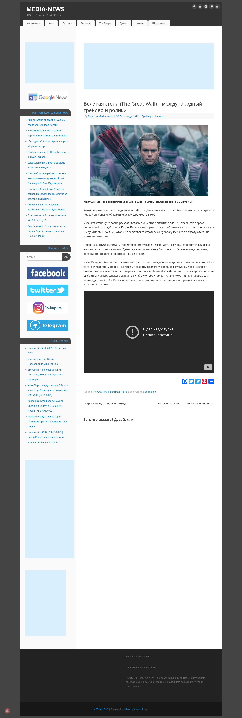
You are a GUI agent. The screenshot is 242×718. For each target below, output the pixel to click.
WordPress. (142, 709)
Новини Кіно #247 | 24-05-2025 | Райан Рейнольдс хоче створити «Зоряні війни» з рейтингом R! (46, 437)
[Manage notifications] (7, 710)
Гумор (123, 23)
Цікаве (139, 23)
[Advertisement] (149, 66)
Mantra (129, 709)
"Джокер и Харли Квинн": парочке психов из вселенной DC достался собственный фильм (47, 194)
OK (65, 256)
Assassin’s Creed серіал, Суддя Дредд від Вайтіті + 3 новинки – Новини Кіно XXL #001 (45, 405)
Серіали (67, 23)
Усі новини (33, 23)
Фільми (158, 116)
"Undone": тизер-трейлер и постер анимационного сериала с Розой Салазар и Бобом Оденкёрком (47, 178)
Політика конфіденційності (141, 667)
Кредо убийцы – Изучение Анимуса (106, 403)
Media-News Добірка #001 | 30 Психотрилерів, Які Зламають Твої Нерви (47, 421)
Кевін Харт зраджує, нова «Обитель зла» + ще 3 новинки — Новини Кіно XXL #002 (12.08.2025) (48, 390)
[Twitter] (200, 7)
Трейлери (105, 23)
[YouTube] (217, 7)
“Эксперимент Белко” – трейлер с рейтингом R (185, 403)
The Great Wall (101, 391)
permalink (150, 391)
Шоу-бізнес (159, 23)
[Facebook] (194, 7)
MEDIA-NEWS (45, 9)
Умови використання (137, 656)
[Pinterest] (211, 7)
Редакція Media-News (100, 116)
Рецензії (86, 23)
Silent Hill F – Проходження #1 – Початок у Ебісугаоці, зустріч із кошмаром (45, 374)
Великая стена (118, 391)
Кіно (51, 23)
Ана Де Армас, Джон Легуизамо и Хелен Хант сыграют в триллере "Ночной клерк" (46, 231)
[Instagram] (205, 7)
